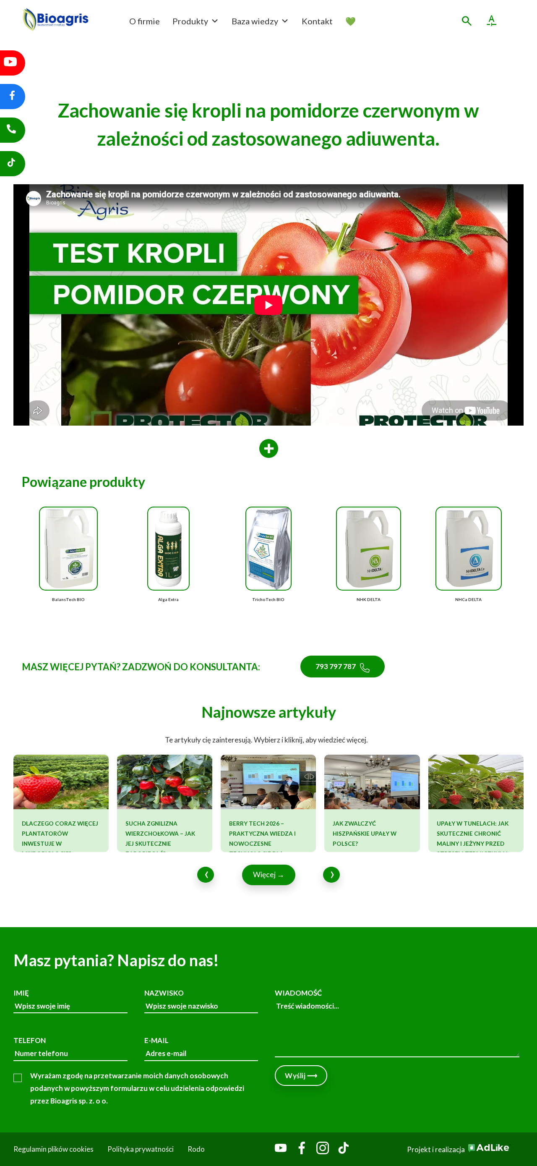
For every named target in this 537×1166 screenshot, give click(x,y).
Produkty (190, 21)
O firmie (144, 21)
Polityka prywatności (140, 1149)
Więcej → (268, 874)
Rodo (196, 1149)
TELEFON (29, 1040)
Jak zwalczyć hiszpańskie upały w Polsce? (364, 833)
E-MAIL (156, 1040)
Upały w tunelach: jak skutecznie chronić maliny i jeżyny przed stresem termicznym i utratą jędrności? (472, 843)
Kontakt (317, 21)
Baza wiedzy (255, 21)
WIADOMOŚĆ (298, 992)
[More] (268, 449)
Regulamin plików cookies (53, 1149)
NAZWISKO (164, 992)
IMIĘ (21, 992)
